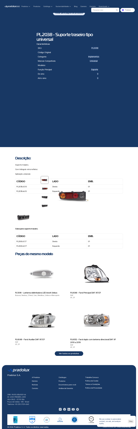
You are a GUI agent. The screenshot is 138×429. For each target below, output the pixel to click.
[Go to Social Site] (60, 409)
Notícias (35, 385)
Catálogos (62, 377)
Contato (35, 388)
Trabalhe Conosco (92, 377)
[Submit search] (117, 10)
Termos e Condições (92, 384)
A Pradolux (36, 377)
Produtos (62, 381)
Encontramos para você (67, 385)
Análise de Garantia (66, 388)
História (35, 381)
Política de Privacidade (93, 388)
